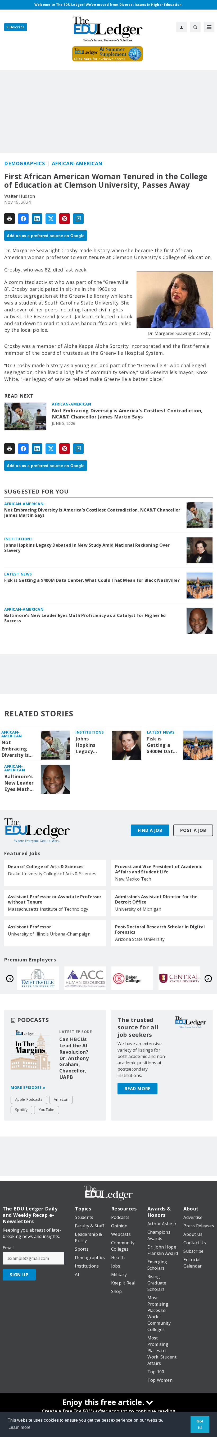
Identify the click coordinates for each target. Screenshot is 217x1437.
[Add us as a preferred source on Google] (78, 218)
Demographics (24, 163)
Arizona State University (140, 939)
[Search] (195, 27)
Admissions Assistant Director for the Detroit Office (156, 899)
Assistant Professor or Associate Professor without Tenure (55, 899)
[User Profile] (181, 27)
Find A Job (150, 830)
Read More (137, 1088)
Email (8, 1248)
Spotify (21, 1109)
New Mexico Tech (133, 879)
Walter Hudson (19, 196)
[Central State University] (87, 978)
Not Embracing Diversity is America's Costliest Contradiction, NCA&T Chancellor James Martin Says (127, 414)
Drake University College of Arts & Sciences (52, 874)
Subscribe (15, 27)
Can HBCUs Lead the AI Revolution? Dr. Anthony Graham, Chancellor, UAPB (74, 1058)
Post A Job (193, 830)
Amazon (61, 1099)
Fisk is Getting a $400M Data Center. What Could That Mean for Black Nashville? (92, 580)
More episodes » (28, 1087)
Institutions (18, 538)
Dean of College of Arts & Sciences (46, 866)
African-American (77, 163)
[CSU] (181, 978)
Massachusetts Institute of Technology (48, 909)
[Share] (23, 218)
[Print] (9, 218)
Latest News (18, 574)
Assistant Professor (29, 926)
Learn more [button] (19, 1427)
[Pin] (64, 218)
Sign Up (19, 1275)
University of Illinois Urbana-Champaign (49, 934)
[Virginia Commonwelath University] (134, 978)
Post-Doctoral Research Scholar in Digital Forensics (160, 929)
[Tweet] (51, 218)
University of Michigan (138, 909)
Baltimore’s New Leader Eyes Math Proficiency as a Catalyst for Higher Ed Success (85, 618)
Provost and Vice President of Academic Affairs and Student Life (158, 869)
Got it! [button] (200, 1424)
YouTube (47, 1109)
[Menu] (209, 27)
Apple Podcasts (29, 1099)
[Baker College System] (40, 978)
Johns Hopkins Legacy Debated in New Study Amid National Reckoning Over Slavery (87, 547)
